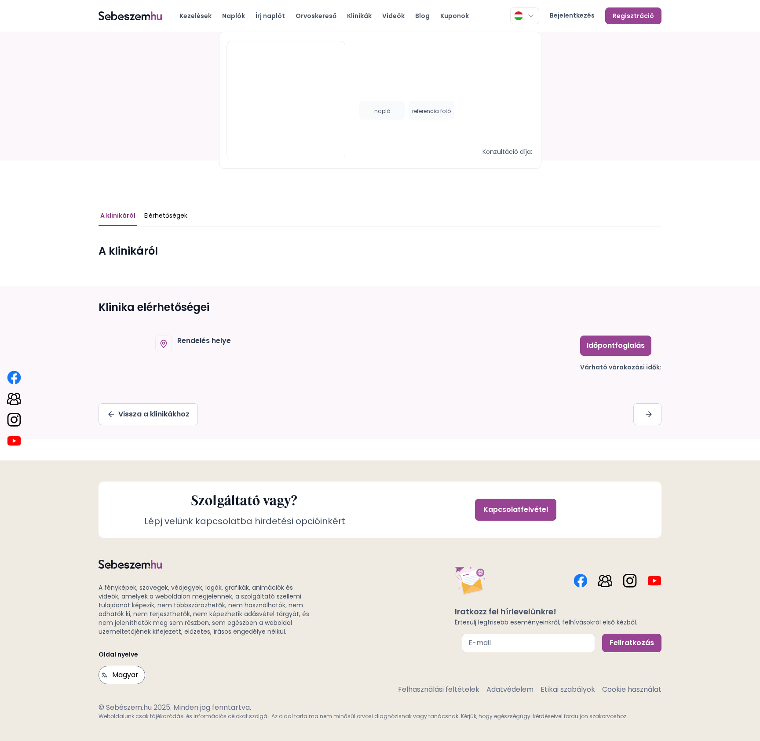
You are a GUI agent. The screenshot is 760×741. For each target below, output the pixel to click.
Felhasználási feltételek (438, 689)
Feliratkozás (632, 643)
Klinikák (359, 15)
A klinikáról (117, 215)
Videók (393, 15)
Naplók (233, 15)
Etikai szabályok (568, 689)
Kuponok (454, 15)
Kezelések (195, 15)
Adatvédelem (509, 689)
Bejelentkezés (572, 15)
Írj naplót (270, 15)
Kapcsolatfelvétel (515, 509)
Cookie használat (631, 689)
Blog (422, 15)
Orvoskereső (316, 15)
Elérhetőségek (165, 215)
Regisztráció (633, 15)
